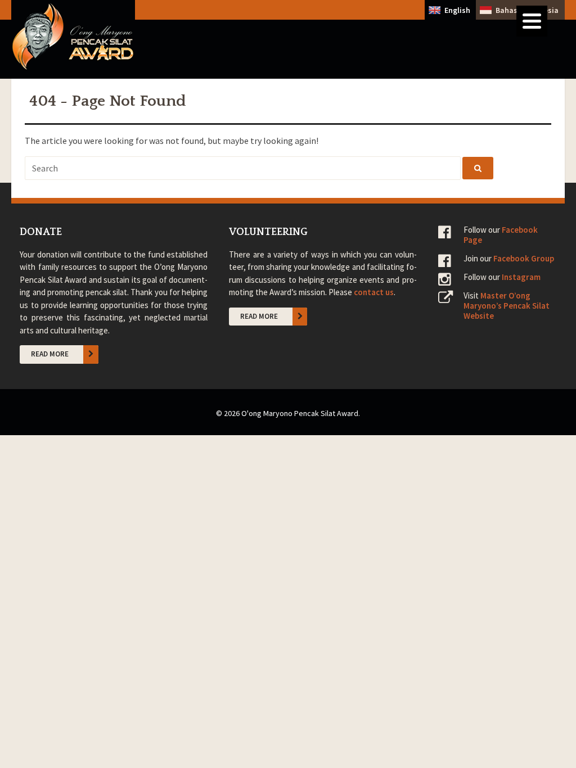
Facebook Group (523, 258)
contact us (374, 292)
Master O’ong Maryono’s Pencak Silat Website (507, 305)
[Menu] (531, 21)
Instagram (521, 277)
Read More (50, 354)
